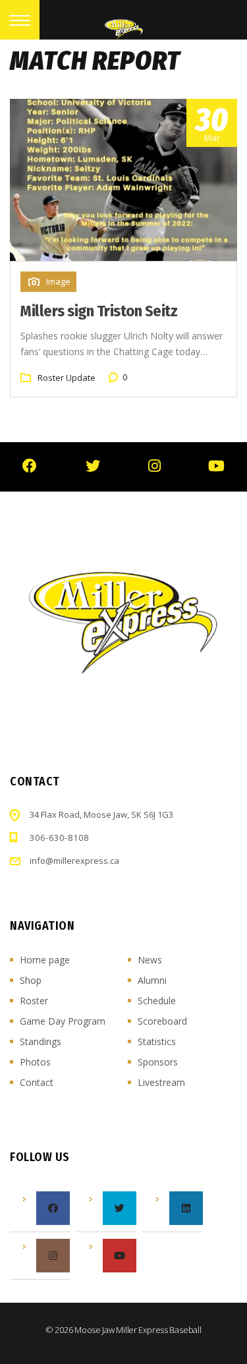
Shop (30, 980)
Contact (36, 1082)
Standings (40, 1041)
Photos (35, 1062)
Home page (45, 959)
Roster (34, 1000)
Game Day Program (62, 1021)
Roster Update (67, 378)
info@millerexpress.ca (74, 860)
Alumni (152, 980)
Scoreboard (162, 1021)
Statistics (157, 1041)
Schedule (157, 1000)
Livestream (161, 1082)
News (150, 959)
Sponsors (158, 1062)
